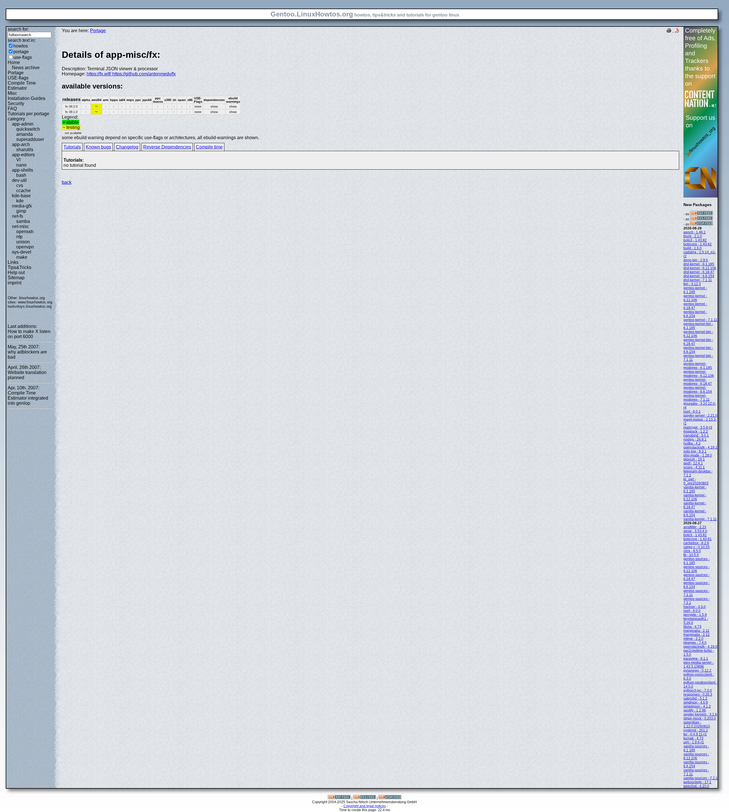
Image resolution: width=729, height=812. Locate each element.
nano (21, 165)
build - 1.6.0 (692, 248)
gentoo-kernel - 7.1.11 (700, 320)
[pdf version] (677, 31)
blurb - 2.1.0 (692, 236)
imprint (14, 282)
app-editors (23, 154)
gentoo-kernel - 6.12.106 (695, 298)
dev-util (19, 180)
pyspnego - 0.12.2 (697, 671)
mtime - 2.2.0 (693, 639)
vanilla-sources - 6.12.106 (696, 756)
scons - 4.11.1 (694, 467)
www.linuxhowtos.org (35, 302)
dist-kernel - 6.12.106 (699, 268)
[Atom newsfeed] (701, 224)
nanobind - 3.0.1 (696, 435)
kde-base (21, 195)
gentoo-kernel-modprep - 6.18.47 (697, 382)
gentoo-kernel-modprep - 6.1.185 (697, 366)
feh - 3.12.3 (692, 284)
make (21, 257)
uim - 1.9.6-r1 (693, 742)
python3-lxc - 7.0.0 (697, 690)
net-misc (20, 226)
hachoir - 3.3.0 (694, 607)
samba (23, 221)
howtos (20, 46)
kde (20, 200)
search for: (18, 29)
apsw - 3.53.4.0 (695, 531)
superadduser (30, 139)
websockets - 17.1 (697, 782)
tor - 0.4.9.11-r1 (695, 734)
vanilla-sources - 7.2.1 (700, 778)
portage (21, 51)
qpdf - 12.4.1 (693, 463)
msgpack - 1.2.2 (695, 431)
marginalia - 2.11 (696, 631)
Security (16, 103)
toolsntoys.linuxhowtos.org (30, 306)
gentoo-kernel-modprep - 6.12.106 (698, 374)
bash (21, 175)
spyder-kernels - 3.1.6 (700, 714)
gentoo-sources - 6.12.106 (696, 569)
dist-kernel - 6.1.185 (698, 264)
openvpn (25, 246)
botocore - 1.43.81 (697, 539)
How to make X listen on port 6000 (29, 334)
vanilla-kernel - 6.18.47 (695, 505)
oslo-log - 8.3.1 (695, 451)
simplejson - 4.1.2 (697, 706)
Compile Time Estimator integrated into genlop (28, 398)
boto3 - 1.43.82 (695, 240)
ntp (19, 236)
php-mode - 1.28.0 (697, 455)
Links (13, 262)
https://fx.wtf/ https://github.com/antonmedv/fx (131, 73)
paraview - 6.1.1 (695, 659)
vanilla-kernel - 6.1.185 (695, 489)
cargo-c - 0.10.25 (696, 547)
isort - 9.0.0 (692, 611)
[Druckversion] (669, 31)
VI (18, 159)
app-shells (22, 170)
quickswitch (28, 129)
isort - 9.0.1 (692, 412)
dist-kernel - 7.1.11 (697, 280)
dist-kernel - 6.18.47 (698, 272)
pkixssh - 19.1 (694, 459)
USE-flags (18, 77)
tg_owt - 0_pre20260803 (695, 481)
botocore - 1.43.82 (697, 244)
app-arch (21, 144)
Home (14, 62)
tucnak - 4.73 (693, 738)
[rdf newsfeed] (701, 214)
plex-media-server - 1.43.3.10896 (698, 665)
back (66, 182)
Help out (16, 272)
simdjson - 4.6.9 (695, 702)
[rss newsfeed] (701, 219)
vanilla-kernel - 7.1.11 (700, 519)
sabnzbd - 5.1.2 (695, 698)
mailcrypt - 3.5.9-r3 (697, 427)
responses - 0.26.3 (697, 694)
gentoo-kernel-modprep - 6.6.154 (697, 390)
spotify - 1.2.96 (694, 710)
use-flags (22, 57)
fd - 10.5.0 (691, 555)
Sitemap (16, 277)
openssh (25, 231)
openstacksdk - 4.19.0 (700, 647)
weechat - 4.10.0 (696, 786)
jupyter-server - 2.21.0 (700, 416)
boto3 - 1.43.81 (695, 535)
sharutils (24, 149)
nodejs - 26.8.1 (695, 439)
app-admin (23, 124)
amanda (24, 134)
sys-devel (21, 252)
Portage (16, 72)
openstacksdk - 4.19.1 (700, 447)
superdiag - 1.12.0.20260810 (696, 724)
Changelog (127, 147)
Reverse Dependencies (167, 147)
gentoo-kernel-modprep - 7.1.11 (696, 398)
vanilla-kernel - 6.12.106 (695, 497)
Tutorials (72, 147)
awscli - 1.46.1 (694, 232)
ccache (23, 190)
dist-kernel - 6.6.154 (698, 276)
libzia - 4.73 (692, 627)
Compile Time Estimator (22, 86)
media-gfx (22, 205)
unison (23, 241)
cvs (19, 185)
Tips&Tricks (19, 267)
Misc (12, 93)
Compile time (209, 147)
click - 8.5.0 (692, 551)
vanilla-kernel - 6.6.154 (695, 513)
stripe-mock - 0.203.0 (699, 718)
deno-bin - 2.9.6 (695, 260)
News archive (26, 67)
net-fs (17, 216)
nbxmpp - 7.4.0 (695, 643)
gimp (21, 211)
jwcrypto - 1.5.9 (695, 615)
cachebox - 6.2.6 (696, 543)
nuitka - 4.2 (692, 443)
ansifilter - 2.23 (694, 527)
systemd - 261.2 (695, 730)
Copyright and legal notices (364, 806)
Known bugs (98, 147)
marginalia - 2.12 (696, 635)
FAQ (12, 108)
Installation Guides (26, 98)
